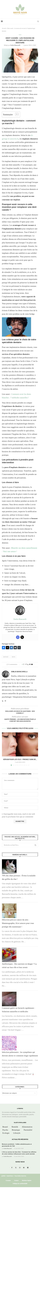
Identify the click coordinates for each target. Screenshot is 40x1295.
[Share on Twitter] (28, 664)
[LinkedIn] (11, 647)
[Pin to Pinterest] (29, 664)
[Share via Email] (32, 664)
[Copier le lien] (19, 647)
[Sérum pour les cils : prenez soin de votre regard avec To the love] (20, 744)
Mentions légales (26, 1180)
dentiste (5, 656)
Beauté (5, 1127)
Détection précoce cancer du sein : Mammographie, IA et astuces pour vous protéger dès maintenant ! (18, 923)
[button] (3, 748)
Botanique (16, 1130)
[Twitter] (22, 637)
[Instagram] (18, 637)
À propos (8, 1180)
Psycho (5, 1130)
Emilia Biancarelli (15, 45)
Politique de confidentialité (20, 1183)
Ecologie (5, 1133)
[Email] (15, 647)
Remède (15, 1127)
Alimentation (27, 1127)
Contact (16, 1180)
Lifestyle (16, 1133)
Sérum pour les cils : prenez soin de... (20, 759)
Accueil (4, 28)
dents (13, 656)
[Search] (38, 21)
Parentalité (28, 1130)
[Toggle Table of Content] (16, 114)
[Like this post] (23, 664)
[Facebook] (3, 647)
